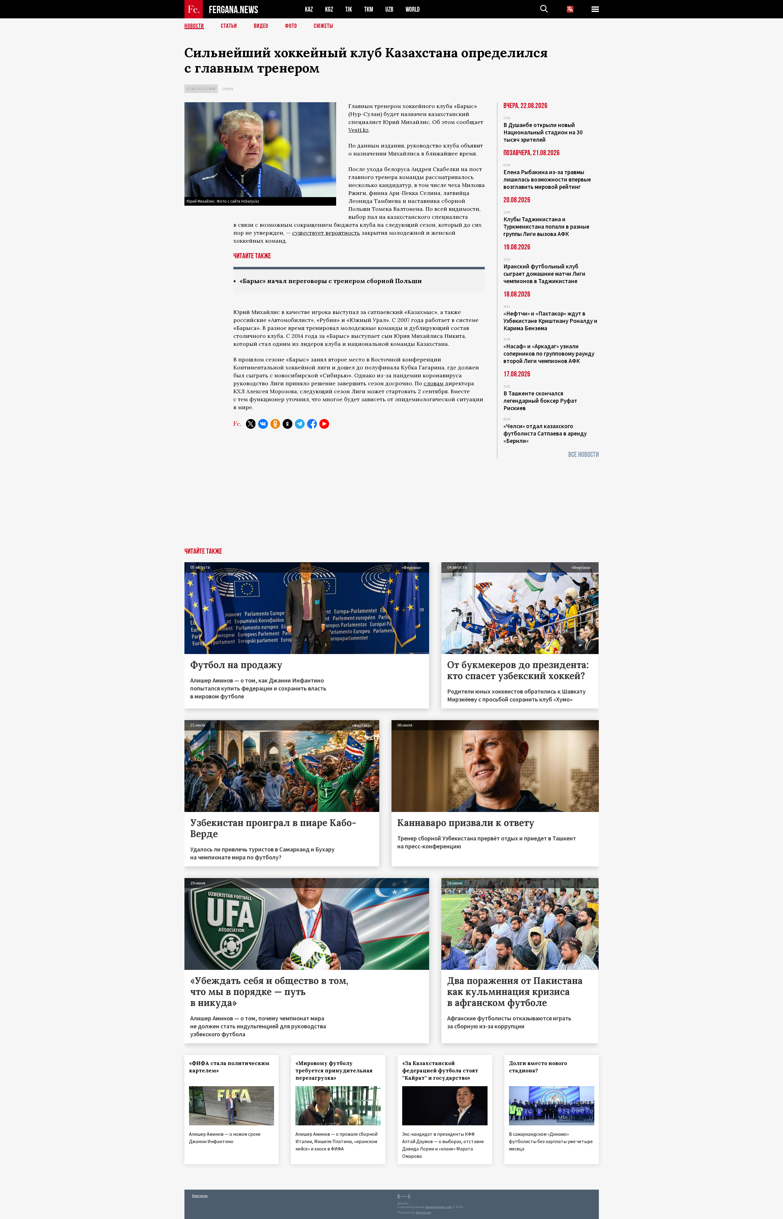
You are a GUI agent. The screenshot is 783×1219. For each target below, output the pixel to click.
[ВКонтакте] (263, 424)
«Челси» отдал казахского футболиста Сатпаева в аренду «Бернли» (545, 433)
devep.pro (423, 1212)
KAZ (309, 9)
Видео (261, 26)
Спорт (228, 89)
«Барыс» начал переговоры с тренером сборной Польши (330, 281)
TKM (368, 9)
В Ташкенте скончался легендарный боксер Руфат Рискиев (540, 401)
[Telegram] (300, 424)
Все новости (583, 454)
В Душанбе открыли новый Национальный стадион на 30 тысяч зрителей (543, 132)
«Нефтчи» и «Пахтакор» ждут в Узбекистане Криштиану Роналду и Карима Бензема (550, 321)
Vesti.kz (358, 129)
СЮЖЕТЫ (323, 26)
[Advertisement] (391, 502)
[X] (251, 424)
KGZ (329, 9)
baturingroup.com (438, 1207)
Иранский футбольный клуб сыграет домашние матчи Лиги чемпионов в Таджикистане (544, 274)
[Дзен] (287, 424)
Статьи (229, 26)
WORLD (413, 9)
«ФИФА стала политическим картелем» (229, 1067)
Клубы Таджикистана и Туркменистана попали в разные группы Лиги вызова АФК (546, 226)
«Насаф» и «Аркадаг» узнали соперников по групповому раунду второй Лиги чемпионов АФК (548, 353)
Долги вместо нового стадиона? (538, 1067)
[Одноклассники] (275, 424)
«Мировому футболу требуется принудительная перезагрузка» (334, 1070)
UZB (389, 9)
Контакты (200, 1195)
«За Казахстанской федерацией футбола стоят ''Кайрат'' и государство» (440, 1070)
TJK (348, 9)
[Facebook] (312, 424)
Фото (291, 26)
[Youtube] (324, 424)
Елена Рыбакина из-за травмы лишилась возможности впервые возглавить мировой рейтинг (547, 179)
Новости (194, 26)
